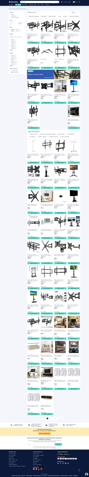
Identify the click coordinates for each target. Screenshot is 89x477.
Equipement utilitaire (19, 8)
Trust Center (44, 475)
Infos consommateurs (64, 475)
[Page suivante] (62, 418)
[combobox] (75, 12)
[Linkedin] (58, 463)
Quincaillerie (13, 8)
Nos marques (35, 458)
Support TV (24, 8)
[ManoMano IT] (34, 469)
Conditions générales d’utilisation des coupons (17, 466)
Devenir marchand (12, 461)
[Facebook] (60, 463)
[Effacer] (58, 2)
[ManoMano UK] (36, 469)
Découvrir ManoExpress (37, 464)
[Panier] (79, 2)
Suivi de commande (12, 453)
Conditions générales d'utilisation (54, 475)
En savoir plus (54, 447)
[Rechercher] (21, 2)
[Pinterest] (63, 463)
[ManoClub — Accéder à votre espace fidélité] (74, 2)
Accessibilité (75, 475)
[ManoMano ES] (41, 469)
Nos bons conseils (36, 453)
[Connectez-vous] (77, 2)
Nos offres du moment (37, 459)
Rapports (70, 475)
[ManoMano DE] (39, 469)
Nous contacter (11, 458)
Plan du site (23, 475)
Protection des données (37, 475)
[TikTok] (68, 463)
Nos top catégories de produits (38, 455)
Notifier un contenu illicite (13, 459)
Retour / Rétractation (12, 455)
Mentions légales (29, 475)
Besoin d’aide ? (11, 456)
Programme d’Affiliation (13, 464)
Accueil (10, 8)
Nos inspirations (36, 461)
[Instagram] (65, 463)
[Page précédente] (45, 418)
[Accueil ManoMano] (13, 2)
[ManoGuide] (86, 474)
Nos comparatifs (36, 456)
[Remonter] (79, 470)
